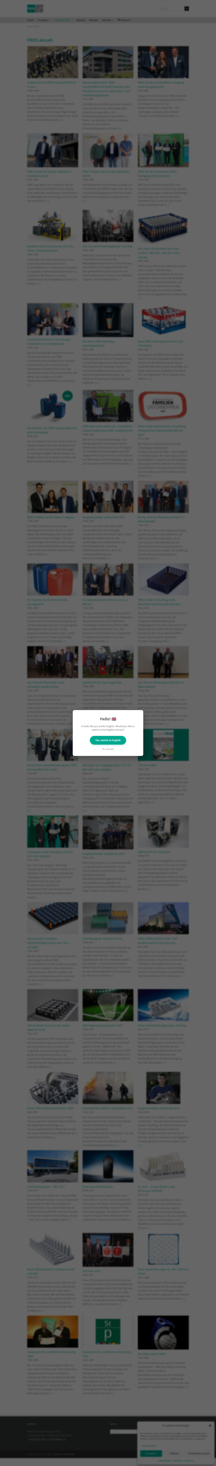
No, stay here (108, 749)
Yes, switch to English (108, 740)
